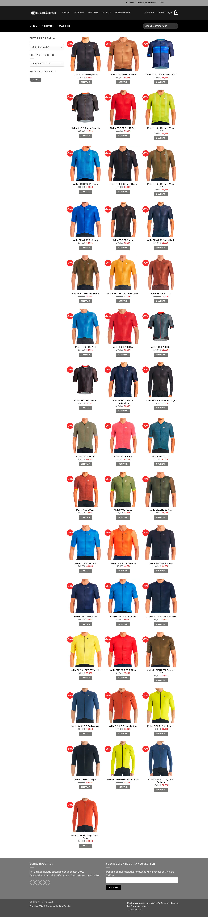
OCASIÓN (106, 13)
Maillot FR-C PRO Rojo (123, 347)
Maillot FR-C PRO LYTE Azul (85, 184)
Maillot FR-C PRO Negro (123, 240)
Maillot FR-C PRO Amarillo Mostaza (123, 293)
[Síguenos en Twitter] (174, 3)
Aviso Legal (47, 902)
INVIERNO (79, 13)
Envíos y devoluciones (146, 3)
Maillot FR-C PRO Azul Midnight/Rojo (123, 401)
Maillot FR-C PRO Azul (85, 347)
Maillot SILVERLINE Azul (85, 563)
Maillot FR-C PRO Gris (161, 347)
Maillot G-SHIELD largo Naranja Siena (85, 836)
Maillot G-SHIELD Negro (85, 779)
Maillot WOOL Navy (161, 456)
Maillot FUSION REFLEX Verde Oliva (161, 671)
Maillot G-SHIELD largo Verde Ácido (123, 779)
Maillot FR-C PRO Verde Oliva (85, 293)
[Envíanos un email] (177, 3)
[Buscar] (136, 12)
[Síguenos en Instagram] (171, 3)
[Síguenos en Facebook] (169, 3)
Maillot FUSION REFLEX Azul (123, 617)
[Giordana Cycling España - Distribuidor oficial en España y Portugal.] (44, 12)
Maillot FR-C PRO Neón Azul (85, 240)
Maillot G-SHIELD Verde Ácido (160, 726)
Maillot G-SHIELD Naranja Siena (123, 726)
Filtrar (35, 80)
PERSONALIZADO (123, 13)
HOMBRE (49, 25)
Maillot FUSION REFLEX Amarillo (85, 670)
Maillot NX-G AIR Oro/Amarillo (123, 74)
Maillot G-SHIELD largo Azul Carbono (160, 780)
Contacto (130, 3)
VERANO (66, 13)
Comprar (85, 82)
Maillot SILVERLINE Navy (85, 617)
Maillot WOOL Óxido (85, 510)
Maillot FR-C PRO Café (160, 293)
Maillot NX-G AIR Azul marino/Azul (161, 74)
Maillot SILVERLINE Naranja (123, 563)
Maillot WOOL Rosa (123, 456)
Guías (161, 3)
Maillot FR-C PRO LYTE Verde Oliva (160, 185)
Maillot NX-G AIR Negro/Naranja (85, 128)
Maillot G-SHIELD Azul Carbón (85, 726)
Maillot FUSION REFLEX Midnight (161, 617)
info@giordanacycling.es (138, 906)
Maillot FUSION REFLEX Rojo (123, 670)
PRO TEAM (93, 13)
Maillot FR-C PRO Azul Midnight (161, 240)
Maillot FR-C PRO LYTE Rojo (123, 128)
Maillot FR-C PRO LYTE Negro (123, 184)
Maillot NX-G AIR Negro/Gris (85, 74)
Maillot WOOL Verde (85, 456)
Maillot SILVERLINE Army (161, 510)
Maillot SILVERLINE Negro (161, 563)
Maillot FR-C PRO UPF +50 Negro (161, 400)
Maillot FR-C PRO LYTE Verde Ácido (160, 129)
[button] (149, 12)
